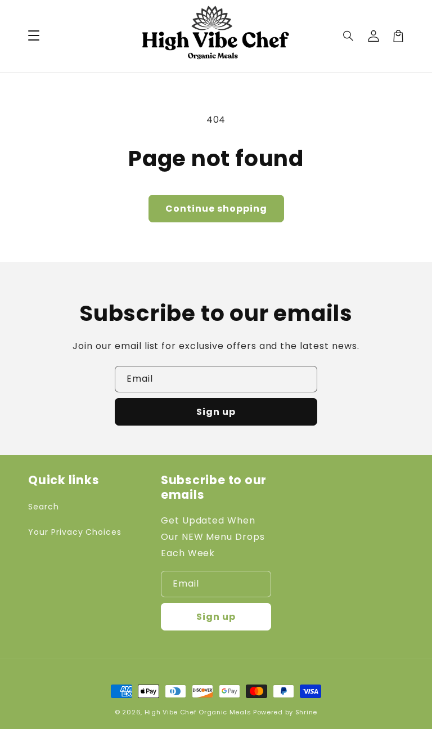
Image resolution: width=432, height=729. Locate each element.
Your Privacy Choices (75, 532)
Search (43, 506)
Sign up (216, 411)
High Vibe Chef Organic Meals (198, 712)
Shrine (306, 712)
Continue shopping (216, 208)
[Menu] (33, 36)
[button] (348, 36)
